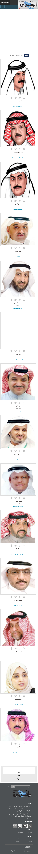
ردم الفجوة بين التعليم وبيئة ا (17, 209)
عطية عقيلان (18, 406)
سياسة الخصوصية (28, 847)
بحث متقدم (7, 786)
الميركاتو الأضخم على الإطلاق (18, 506)
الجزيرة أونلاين (29, 832)
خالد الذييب (18, 251)
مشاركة (19, 779)
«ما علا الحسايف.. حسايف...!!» (18, 411)
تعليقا (19, 775)
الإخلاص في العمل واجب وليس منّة (17, 157)
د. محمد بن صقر (18, 454)
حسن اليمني (18, 204)
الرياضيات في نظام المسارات (18, 704)
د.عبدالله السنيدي (18, 152)
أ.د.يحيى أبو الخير (18, 651)
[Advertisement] (19, 30)
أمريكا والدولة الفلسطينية (17, 106)
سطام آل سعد (18, 746)
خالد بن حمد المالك (18, 101)
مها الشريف (18, 354)
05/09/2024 (5, 2)
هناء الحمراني (18, 699)
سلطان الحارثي (18, 600)
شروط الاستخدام (28, 846)
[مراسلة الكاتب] (24, 98)
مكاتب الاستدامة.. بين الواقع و (18, 752)
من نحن (29, 803)
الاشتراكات (30, 841)
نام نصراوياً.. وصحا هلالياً (18, 605)
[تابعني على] (20, 98)
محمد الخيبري (18, 501)
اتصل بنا (29, 836)
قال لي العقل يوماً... (18, 256)
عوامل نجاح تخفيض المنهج (17, 308)
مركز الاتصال (18, 841)
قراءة (19, 772)
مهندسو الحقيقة (18, 459)
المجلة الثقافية (20, 832)
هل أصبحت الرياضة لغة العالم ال (17, 359)
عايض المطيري (18, 548)
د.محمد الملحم (18, 303)
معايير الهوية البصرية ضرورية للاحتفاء (17, 554)
